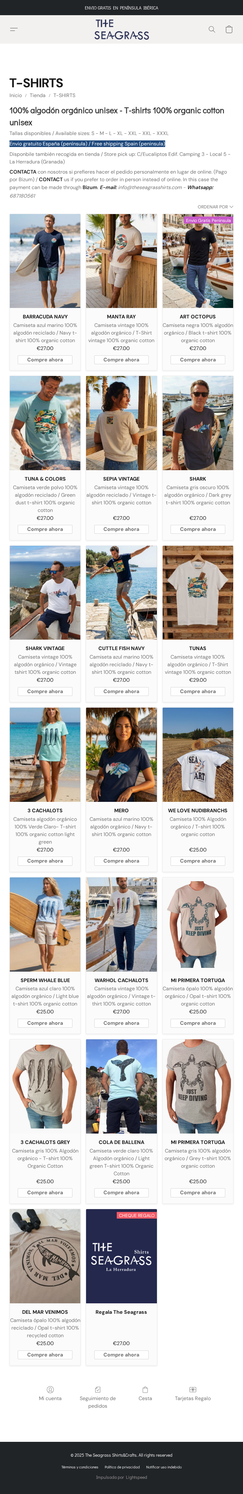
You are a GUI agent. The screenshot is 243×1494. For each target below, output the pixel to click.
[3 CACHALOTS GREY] (45, 1086)
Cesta (145, 1398)
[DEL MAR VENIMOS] (45, 1256)
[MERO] (121, 755)
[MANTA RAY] (121, 261)
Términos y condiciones (79, 1466)
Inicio (15, 95)
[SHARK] (198, 423)
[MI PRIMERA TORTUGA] (198, 924)
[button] (121, 29)
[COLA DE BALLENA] (121, 1086)
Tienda (38, 95)
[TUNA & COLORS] (45, 423)
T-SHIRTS (64, 95)
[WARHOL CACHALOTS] (121, 924)
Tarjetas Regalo (193, 1398)
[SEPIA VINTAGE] (121, 423)
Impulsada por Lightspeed (121, 1477)
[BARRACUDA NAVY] (45, 261)
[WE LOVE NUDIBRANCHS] (198, 755)
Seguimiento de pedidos (98, 1402)
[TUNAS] (198, 593)
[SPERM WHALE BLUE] (45, 924)
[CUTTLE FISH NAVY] (121, 593)
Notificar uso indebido (164, 1466)
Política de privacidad (122, 1466)
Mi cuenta (50, 1398)
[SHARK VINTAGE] (45, 593)
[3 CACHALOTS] (45, 755)
